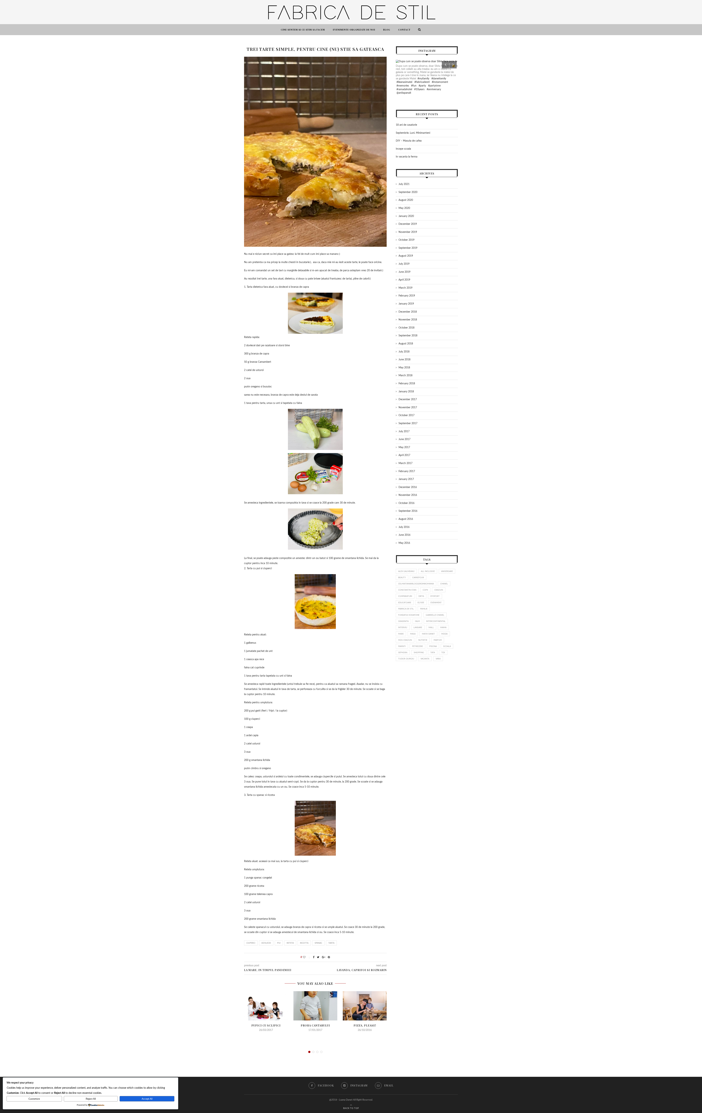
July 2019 (404, 264)
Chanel (444, 584)
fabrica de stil (406, 609)
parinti (402, 646)
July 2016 (404, 527)
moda (444, 634)
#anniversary (434, 89)
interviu (402, 627)
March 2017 (405, 463)
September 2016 (408, 511)
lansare (418, 627)
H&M (417, 621)
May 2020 (404, 208)
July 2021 (404, 184)
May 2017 (404, 447)
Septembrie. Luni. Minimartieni (413, 133)
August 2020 (406, 200)
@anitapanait (404, 93)
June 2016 (404, 535)
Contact (404, 29)
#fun (413, 86)
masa (413, 634)
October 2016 (406, 503)
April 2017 (404, 455)
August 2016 (406, 519)
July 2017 (404, 431)
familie (423, 609)
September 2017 (408, 423)
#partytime (434, 86)
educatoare (404, 603)
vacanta (424, 659)
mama (443, 627)
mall (431, 627)
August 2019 (406, 256)
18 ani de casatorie (406, 125)
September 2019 (408, 248)
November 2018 (408, 319)
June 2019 (404, 272)
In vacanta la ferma (406, 156)
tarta (331, 943)
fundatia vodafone (408, 615)
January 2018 (406, 391)
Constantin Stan (407, 590)
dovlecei (266, 943)
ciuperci (250, 943)
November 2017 (408, 407)
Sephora (402, 653)
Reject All (91, 1098)
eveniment (436, 603)
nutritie (422, 640)
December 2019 (408, 224)
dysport (435, 596)
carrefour (418, 578)
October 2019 (406, 240)
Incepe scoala (403, 149)
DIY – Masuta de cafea (409, 141)
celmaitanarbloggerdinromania (416, 584)
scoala (447, 646)
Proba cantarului (315, 1025)
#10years (419, 89)
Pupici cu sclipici (266, 1025)
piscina (433, 646)
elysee (421, 603)
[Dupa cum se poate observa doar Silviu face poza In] (427, 61)
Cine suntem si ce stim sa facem (303, 29)
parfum (438, 640)
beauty (402, 578)
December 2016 (408, 487)
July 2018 (404, 351)
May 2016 (404, 543)
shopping (419, 653)
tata (432, 653)
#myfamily (423, 78)
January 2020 (406, 216)
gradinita (403, 621)
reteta (290, 943)
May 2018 (404, 367)
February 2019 (407, 295)
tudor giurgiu (406, 659)
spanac (318, 943)
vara (438, 659)
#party (422, 86)
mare (401, 634)
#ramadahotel (404, 89)
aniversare (447, 571)
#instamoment (440, 82)
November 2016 (408, 495)
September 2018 (408, 335)
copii (425, 590)
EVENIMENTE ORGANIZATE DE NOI (354, 29)
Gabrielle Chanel (435, 615)
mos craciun (405, 640)
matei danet (428, 634)
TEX (443, 653)
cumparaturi (405, 596)
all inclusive (428, 571)
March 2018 (405, 375)
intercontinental (436, 621)
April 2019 (404, 280)
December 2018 (408, 312)
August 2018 (406, 343)
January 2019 (406, 304)
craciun (438, 590)
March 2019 (405, 288)
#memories (403, 86)
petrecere (417, 646)
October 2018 (406, 327)
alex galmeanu (406, 571)
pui (278, 943)
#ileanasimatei (404, 82)
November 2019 (408, 232)
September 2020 (408, 192)
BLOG (386, 29)
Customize (34, 1098)
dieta (421, 596)
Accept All (147, 1098)
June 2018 (404, 359)
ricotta (304, 943)
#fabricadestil (422, 82)
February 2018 (407, 383)
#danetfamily (438, 78)
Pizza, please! (365, 1025)
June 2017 (404, 439)
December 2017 (408, 399)
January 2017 (406, 479)
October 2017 (406, 415)
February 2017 (407, 471)
